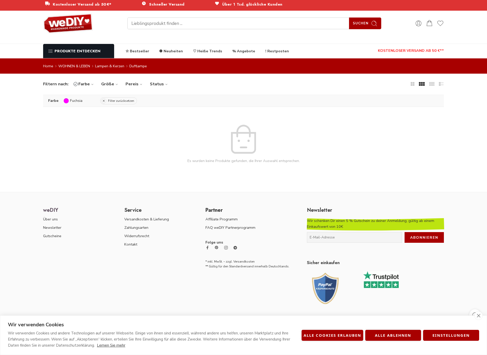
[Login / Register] (418, 23)
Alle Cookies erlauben (332, 335)
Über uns (50, 219)
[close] (478, 315)
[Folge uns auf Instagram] (226, 247)
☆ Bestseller (137, 51)
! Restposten (277, 51)
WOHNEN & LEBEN (74, 66)
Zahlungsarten (136, 227)
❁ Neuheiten (171, 51)
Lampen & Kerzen (109, 66)
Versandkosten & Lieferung (146, 219)
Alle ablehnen (393, 335)
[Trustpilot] (381, 279)
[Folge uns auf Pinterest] (217, 248)
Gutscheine (52, 235)
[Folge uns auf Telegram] (235, 248)
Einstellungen (451, 335)
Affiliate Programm (221, 219)
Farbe (84, 84)
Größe (107, 84)
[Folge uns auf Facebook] (207, 248)
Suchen (361, 23)
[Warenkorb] (429, 23)
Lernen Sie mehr (111, 345)
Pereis (132, 84)
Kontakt (130, 244)
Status (157, 84)
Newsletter (52, 227)
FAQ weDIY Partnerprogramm (230, 227)
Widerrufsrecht (136, 235)
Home (48, 66)
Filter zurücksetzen (121, 101)
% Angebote (243, 51)
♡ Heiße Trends (207, 51)
